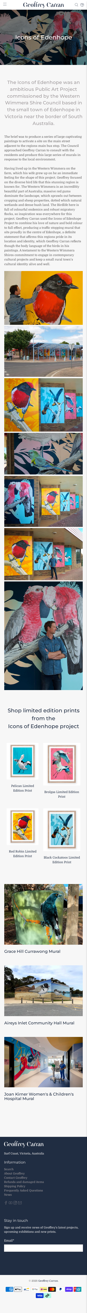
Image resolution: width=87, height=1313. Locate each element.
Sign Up (67, 1301)
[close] (83, 1251)
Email (9, 1294)
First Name (12, 1276)
